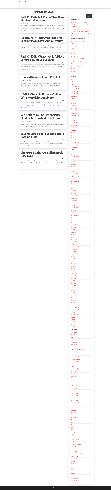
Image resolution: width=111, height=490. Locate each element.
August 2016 (74, 278)
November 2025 (75, 89)
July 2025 (73, 98)
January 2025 (74, 113)
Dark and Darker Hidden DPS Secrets (80, 31)
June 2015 (73, 295)
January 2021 (74, 198)
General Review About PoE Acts (40, 77)
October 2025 (74, 91)
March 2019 (74, 222)
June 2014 (73, 322)
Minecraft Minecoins (76, 424)
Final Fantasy (74, 388)
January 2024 (74, 140)
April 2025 (73, 106)
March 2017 (74, 268)
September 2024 (75, 123)
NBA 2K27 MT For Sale (76, 61)
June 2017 (73, 261)
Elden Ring (73, 371)
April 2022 (73, 166)
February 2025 (74, 110)
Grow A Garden (74, 400)
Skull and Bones (74, 463)
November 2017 (75, 249)
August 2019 (74, 217)
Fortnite (73, 390)
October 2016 (74, 275)
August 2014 (74, 317)
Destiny (73, 364)
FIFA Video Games (75, 386)
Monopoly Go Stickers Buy (77, 41)
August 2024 (74, 125)
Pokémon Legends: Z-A (76, 453)
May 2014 (73, 324)
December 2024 (75, 115)
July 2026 (73, 79)
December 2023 (75, 142)
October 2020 (74, 205)
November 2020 (75, 203)
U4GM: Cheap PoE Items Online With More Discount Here (40, 96)
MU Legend (74, 432)
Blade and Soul (74, 344)
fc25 (72, 383)
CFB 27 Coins (74, 44)
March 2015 (74, 302)
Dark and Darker (75, 361)
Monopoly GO (74, 429)
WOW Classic (74, 478)
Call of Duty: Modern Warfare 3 (78, 349)
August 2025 (74, 96)
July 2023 (73, 149)
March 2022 (74, 169)
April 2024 (73, 135)
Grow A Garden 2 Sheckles (77, 73)
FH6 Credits (74, 46)
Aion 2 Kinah (74, 69)
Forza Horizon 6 (74, 395)
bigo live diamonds (75, 342)
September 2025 (75, 93)
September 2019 (75, 215)
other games (74, 446)
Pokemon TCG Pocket (76, 456)
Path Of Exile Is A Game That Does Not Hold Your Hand (42, 18)
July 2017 (73, 259)
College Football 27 (75, 359)
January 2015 (74, 305)
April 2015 (73, 300)
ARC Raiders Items (75, 63)
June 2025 (73, 101)
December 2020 (75, 200)
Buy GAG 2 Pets (74, 71)
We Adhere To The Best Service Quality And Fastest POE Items (40, 116)
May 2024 (73, 132)
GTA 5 (72, 405)
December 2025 (75, 86)
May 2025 (73, 103)
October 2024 (74, 120)
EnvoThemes (58, 487)
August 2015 (74, 290)
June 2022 (73, 161)
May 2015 (73, 297)
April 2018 (73, 237)
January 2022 (74, 171)
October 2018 (74, 225)
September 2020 (75, 208)
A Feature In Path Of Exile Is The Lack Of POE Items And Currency (41, 39)
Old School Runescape (76, 444)
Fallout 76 (73, 378)
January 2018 (74, 244)
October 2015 (74, 285)
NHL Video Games (75, 439)
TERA (72, 468)
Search (72, 13)
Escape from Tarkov (75, 376)
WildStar (73, 473)
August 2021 (74, 183)
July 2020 (73, 212)
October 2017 (74, 251)
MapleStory (74, 419)
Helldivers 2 (74, 407)
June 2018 (73, 232)
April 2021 (73, 190)
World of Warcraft (75, 475)
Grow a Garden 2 (75, 403)
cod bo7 (73, 354)
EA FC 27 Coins (74, 49)
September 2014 (75, 314)
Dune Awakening (75, 369)
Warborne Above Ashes (76, 470)
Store (72, 466)
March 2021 (74, 193)
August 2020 (74, 210)
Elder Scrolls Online (75, 373)
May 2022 (73, 164)
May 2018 (73, 234)
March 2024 (74, 137)
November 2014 (75, 309)
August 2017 (74, 256)
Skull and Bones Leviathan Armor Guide (80, 29)
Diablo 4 (73, 366)
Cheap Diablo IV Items (76, 54)
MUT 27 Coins (74, 56)
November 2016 (75, 273)
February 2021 (74, 195)
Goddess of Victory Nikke (77, 398)
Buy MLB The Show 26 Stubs (78, 58)
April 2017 (73, 266)
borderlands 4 (74, 347)
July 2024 (73, 127)
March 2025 (74, 108)
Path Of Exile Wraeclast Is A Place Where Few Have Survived (42, 58)
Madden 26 (73, 412)
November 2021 (75, 176)
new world (73, 437)
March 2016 (74, 283)
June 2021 (73, 186)
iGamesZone (24, 2)
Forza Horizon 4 (74, 393)
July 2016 (73, 280)
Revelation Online (75, 458)
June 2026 (73, 81)
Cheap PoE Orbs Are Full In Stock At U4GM (41, 154)
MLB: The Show (74, 427)
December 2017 (75, 246)
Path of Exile (74, 449)
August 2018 (74, 227)
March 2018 (74, 239)
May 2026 (73, 84)
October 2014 (74, 312)
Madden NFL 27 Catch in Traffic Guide (80, 22)
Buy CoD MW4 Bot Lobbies (77, 66)
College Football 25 (75, 356)
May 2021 (73, 188)
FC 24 (72, 381)
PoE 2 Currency (74, 51)
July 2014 (73, 319)
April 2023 (73, 154)
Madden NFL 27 (75, 417)
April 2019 (73, 220)
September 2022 (75, 157)
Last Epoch (73, 410)
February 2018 (74, 241)
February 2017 (74, 271)
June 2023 (73, 152)
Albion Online (74, 337)
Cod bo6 (73, 352)
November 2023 (75, 144)
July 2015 (73, 292)
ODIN (72, 441)
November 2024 (75, 118)
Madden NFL (74, 415)
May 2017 (73, 263)
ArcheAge (73, 339)
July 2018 (73, 229)
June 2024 (73, 130)
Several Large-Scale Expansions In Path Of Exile (42, 135)
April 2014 (73, 326)
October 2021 (74, 178)
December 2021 (75, 174)
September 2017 (75, 254)
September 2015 (75, 288)
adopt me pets (74, 332)
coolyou (30, 23)
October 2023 (74, 147)
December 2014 (75, 307)
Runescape (73, 461)
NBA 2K (73, 434)
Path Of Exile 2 (74, 451)
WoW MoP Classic (75, 480)
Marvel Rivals (74, 422)
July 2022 (73, 159)
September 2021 (75, 181)
